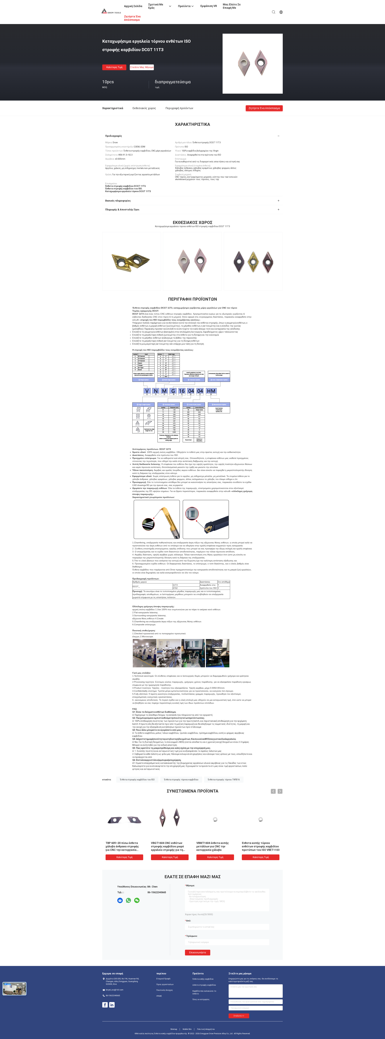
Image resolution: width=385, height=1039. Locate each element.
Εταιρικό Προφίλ (163, 979)
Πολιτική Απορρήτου (206, 1029)
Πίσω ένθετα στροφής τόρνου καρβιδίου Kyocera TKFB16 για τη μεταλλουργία (214, 846)
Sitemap (173, 1029)
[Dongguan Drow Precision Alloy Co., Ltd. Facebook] (105, 1005)
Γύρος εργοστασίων (165, 984)
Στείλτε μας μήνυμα (141, 67)
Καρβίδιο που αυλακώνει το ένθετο (204, 992)
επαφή (159, 996)
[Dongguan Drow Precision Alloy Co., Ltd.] (111, 11)
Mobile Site (187, 1029)
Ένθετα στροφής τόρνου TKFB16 (224, 779)
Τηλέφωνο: (192, 936)
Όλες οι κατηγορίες (200, 999)
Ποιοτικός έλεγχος (164, 990)
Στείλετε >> (239, 1016)
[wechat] (137, 900)
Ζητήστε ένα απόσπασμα (264, 108)
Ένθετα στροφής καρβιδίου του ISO (137, 779)
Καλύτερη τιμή (114, 67)
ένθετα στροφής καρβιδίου (204, 985)
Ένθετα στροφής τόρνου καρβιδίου (181, 779)
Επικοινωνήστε (197, 952)
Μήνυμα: (190, 885)
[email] (120, 900)
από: (188, 921)
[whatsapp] (128, 900)
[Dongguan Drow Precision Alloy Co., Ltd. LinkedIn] (112, 1005)
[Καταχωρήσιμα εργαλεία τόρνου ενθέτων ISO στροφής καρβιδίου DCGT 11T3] (253, 63)
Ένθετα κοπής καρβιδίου (203, 979)
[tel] (145, 900)
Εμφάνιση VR (208, 6)
